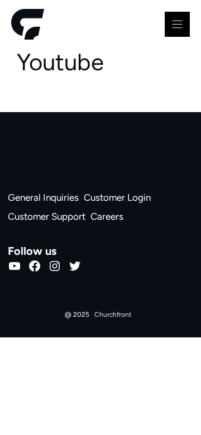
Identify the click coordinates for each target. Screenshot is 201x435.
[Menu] (177, 24)
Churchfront (113, 314)
